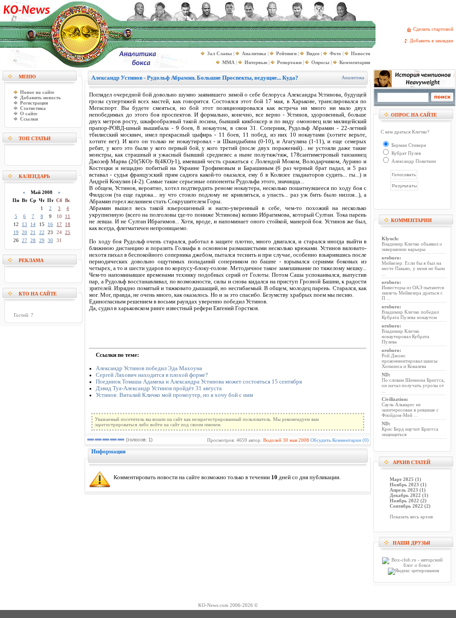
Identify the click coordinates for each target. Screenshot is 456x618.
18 (67, 224)
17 (59, 224)
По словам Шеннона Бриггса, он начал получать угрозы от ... (413, 385)
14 (33, 224)
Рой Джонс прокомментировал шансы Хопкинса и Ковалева (409, 361)
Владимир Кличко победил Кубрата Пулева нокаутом (410, 314)
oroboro (390, 257)
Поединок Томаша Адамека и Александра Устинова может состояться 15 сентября (199, 382)
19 (16, 232)
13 (24, 224)
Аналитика (353, 77)
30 (50, 240)
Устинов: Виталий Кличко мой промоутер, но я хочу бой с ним (174, 395)
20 (24, 232)
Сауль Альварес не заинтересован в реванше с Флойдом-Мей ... (410, 410)
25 (67, 232)
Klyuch (389, 238)
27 (24, 240)
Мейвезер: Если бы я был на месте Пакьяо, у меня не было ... (413, 268)
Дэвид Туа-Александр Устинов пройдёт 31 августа (159, 388)
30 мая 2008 (296, 440)
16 (50, 224)
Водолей (272, 440)
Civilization (394, 399)
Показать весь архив (411, 516)
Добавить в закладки (433, 40)
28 (33, 240)
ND (385, 374)
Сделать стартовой (434, 29)
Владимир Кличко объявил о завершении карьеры (412, 246)
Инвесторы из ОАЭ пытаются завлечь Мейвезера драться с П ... (413, 293)
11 (67, 216)
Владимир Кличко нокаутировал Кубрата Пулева (405, 336)
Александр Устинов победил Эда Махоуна (149, 368)
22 (42, 232)
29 (42, 240)
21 (33, 232)
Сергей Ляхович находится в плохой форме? (152, 375)
